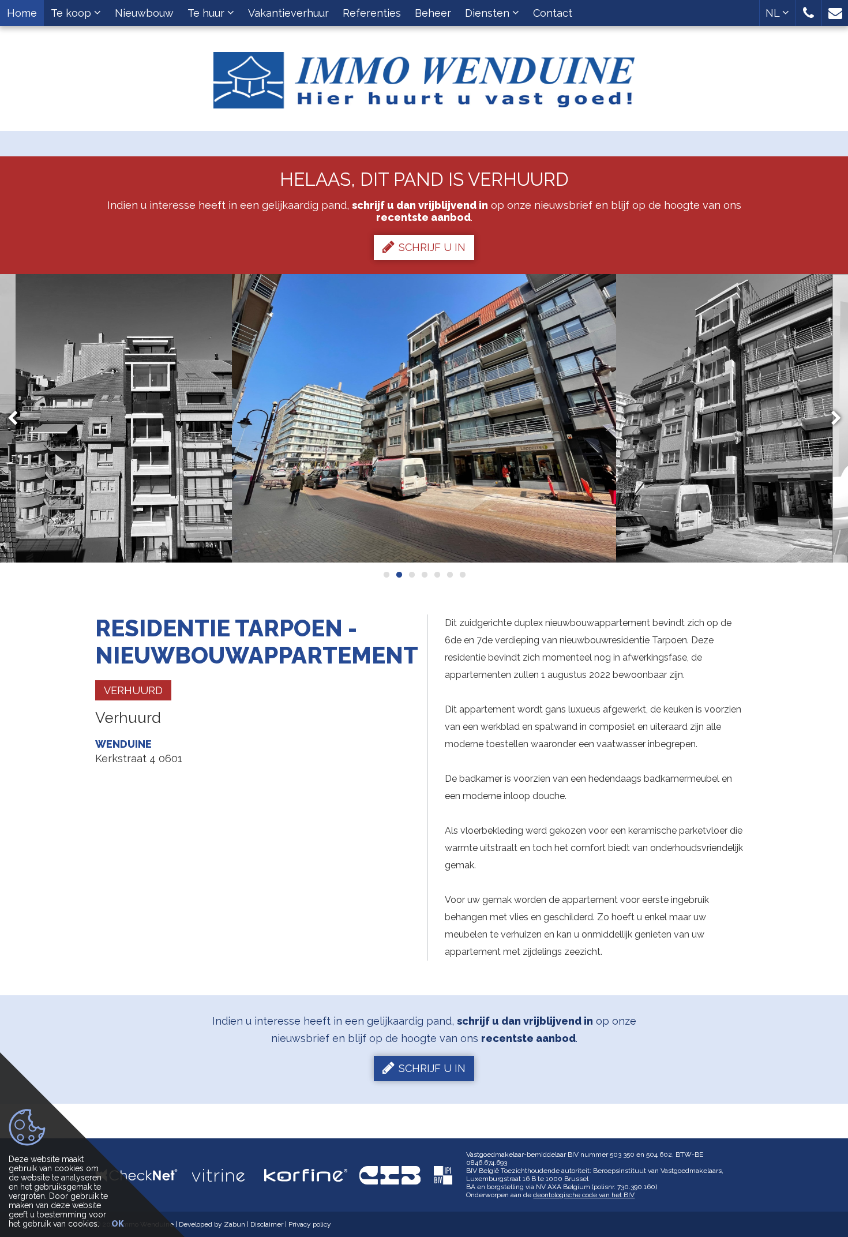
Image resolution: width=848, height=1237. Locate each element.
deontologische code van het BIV (584, 1195)
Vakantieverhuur (288, 13)
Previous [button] (18, 418)
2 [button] (398, 574)
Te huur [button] (207, 13)
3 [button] (411, 574)
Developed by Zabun (212, 1224)
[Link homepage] (424, 75)
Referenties (372, 13)
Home (22, 13)
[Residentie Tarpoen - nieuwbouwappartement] (124, 418)
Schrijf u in (432, 247)
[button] (808, 13)
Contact (552, 13)
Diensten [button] (488, 13)
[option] (124, 418)
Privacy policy (309, 1224)
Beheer (433, 13)
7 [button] (462, 574)
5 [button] (436, 574)
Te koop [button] (72, 13)
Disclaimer (266, 1224)
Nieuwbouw (144, 13)
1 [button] (386, 574)
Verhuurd (133, 690)
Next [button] (830, 418)
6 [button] (449, 574)
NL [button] (774, 13)
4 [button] (424, 574)
